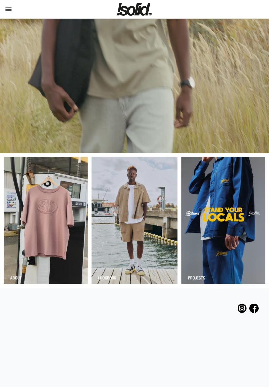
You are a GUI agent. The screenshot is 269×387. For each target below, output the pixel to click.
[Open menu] (7, 9)
